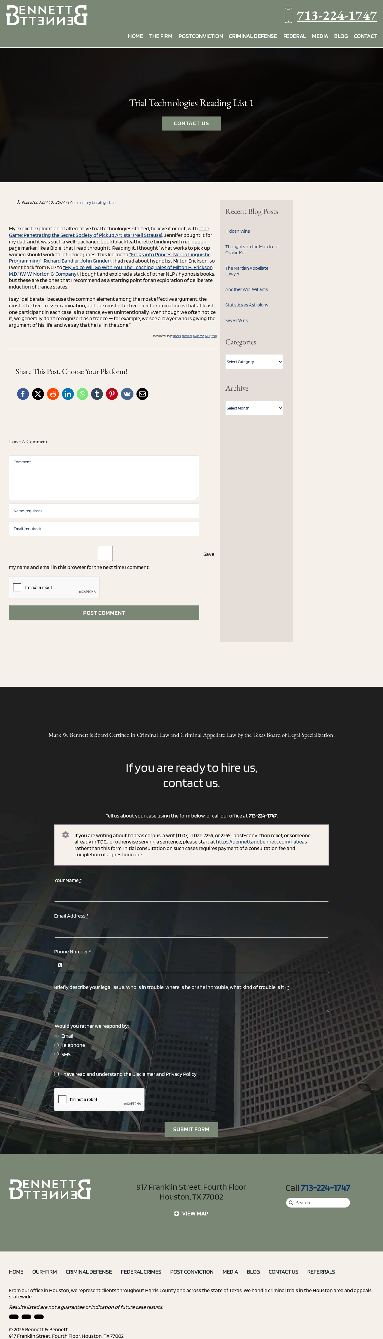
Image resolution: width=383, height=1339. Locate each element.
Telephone (73, 1045)
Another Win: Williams (246, 289)
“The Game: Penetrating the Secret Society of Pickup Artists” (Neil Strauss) (109, 231)
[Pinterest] (111, 393)
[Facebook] (23, 393)
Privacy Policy (181, 1074)
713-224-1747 (337, 15)
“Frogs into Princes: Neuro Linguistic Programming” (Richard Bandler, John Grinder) (109, 257)
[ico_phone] (50, 1181)
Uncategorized (103, 202)
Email (67, 1036)
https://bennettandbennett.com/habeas (261, 841)
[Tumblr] (96, 393)
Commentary (80, 202)
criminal (187, 336)
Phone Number (72, 951)
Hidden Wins (237, 231)
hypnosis (198, 336)
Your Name (68, 880)
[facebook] (26, 1317)
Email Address (71, 915)
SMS (66, 1054)
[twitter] (39, 1317)
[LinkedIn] (67, 393)
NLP (207, 336)
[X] (38, 393)
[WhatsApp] (82, 393)
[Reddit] (52, 393)
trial (214, 336)
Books (177, 336)
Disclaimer (143, 1074)
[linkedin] (14, 1317)
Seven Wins (236, 320)
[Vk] (127, 393)
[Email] (142, 393)
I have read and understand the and (129, 1074)
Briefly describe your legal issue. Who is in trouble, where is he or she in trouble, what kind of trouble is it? (171, 987)
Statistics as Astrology (246, 305)
